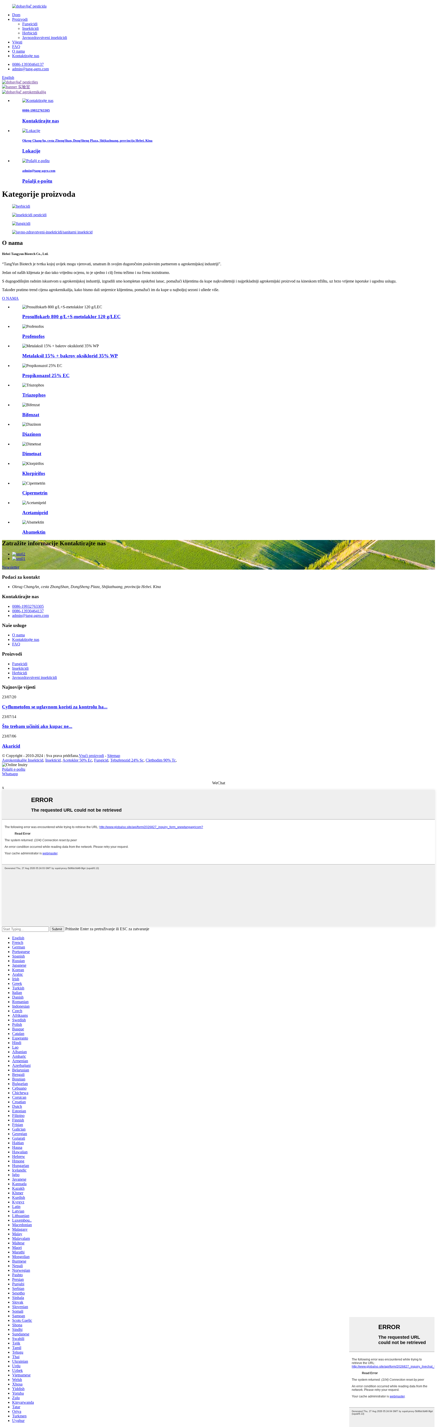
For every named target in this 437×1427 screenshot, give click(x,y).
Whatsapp (10, 774)
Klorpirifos (33, 473)
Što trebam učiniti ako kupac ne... (37, 726)
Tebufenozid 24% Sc (127, 760)
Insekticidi (30, 28)
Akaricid (11, 746)
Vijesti (17, 42)
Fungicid (101, 760)
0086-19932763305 (28, 606)
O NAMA (10, 298)
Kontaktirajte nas (25, 56)
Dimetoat (31, 453)
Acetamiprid (35, 512)
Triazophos (34, 395)
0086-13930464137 (28, 64)
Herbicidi (29, 33)
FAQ (16, 47)
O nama (18, 51)
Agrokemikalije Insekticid (22, 760)
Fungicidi (29, 24)
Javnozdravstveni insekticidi (44, 37)
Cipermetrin (35, 492)
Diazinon (31, 434)
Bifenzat (30, 414)
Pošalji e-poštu (13, 769)
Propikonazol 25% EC (46, 375)
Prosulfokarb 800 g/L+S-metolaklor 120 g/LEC (71, 316)
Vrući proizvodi (91, 755)
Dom (16, 15)
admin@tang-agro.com (30, 69)
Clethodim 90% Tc (161, 760)
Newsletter (10, 567)
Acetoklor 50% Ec (77, 760)
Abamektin (34, 532)
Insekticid (53, 760)
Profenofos (33, 336)
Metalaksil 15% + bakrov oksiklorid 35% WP (70, 355)
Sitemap (113, 755)
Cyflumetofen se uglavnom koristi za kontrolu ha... (54, 706)
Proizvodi (20, 19)
